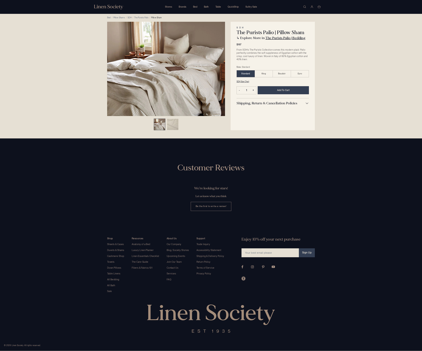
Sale (109, 291)
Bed (195, 6)
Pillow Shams (119, 17)
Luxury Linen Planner (143, 250)
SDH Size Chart (243, 81)
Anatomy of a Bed (141, 244)
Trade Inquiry (203, 244)
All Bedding (113, 279)
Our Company (174, 244)
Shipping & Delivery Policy (210, 256)
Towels (111, 262)
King (264, 74)
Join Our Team (174, 262)
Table (218, 6)
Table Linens (113, 273)
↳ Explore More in (271, 38)
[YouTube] (273, 267)
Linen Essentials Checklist (145, 256)
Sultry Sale (251, 6)
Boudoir (282, 74)
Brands (182, 6)
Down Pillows (114, 267)
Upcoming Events (176, 256)
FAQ (169, 279)
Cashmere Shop (115, 256)
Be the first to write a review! (211, 206)
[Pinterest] (263, 267)
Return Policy (203, 262)
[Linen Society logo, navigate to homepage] (108, 7)
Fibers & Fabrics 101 (142, 267)
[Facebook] (242, 266)
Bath (206, 6)
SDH (130, 17)
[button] (273, 103)
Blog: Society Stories (178, 250)
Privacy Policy (203, 273)
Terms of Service (205, 267)
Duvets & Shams (115, 250)
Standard (245, 74)
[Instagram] (252, 267)
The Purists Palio (141, 17)
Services (171, 273)
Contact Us (172, 267)
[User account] (312, 6)
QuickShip (233, 6)
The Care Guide (140, 262)
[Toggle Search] (304, 6)
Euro (300, 74)
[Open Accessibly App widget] (243, 278)
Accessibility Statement (208, 250)
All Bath (111, 285)
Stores (168, 6)
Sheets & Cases (115, 244)
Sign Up (307, 252)
